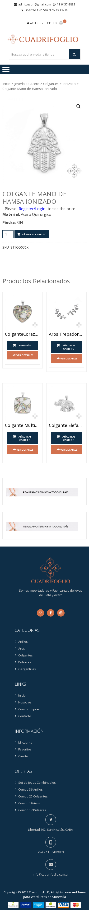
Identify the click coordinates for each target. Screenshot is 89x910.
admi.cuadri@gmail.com (34, 4)
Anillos (23, 641)
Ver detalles (24, 355)
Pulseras (24, 662)
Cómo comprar (28, 709)
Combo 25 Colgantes (33, 796)
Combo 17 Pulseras (32, 810)
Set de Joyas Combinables (37, 782)
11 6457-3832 (66, 4)
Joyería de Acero (26, 83)
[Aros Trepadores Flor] (66, 312)
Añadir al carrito (34, 234)
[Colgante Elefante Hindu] (66, 403)
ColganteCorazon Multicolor (22, 334)
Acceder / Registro (43, 23)
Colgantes (51, 83)
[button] (78, 106)
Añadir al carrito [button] (68, 347)
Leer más (25, 345)
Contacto (24, 716)
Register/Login (32, 208)
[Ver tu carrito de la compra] (61, 23)
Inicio (6, 83)
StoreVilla (59, 897)
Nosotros (25, 702)
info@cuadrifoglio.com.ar (51, 874)
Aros (21, 648)
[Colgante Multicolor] (22, 403)
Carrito (23, 756)
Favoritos (25, 749)
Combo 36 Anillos (30, 789)
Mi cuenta (25, 742)
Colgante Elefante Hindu (66, 425)
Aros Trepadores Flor (66, 334)
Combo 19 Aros (29, 803)
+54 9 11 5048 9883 (51, 852)
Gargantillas (27, 669)
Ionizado (69, 83)
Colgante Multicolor (22, 425)
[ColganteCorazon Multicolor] (22, 312)
